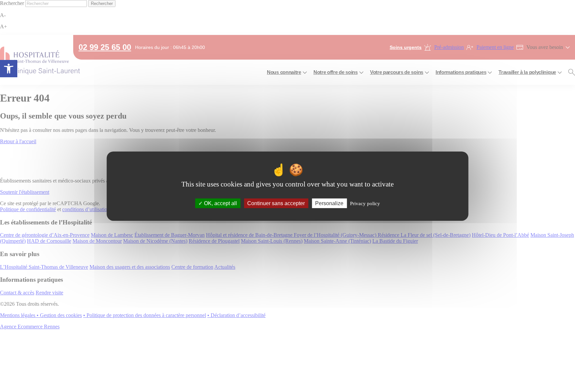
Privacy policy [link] (365, 203)
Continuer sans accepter (276, 203)
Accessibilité (8, 68)
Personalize (329, 203)
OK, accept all (220, 203)
